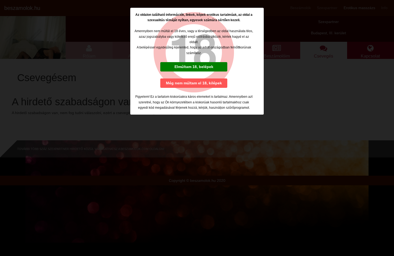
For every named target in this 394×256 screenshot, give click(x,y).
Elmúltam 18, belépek (193, 67)
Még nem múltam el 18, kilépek (194, 83)
